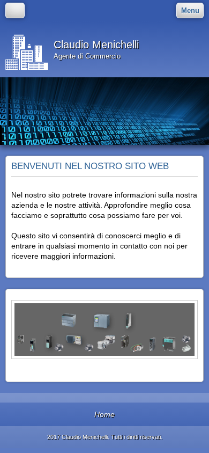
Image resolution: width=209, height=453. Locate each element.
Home (104, 414)
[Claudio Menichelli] (26, 49)
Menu (190, 10)
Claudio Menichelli (96, 44)
